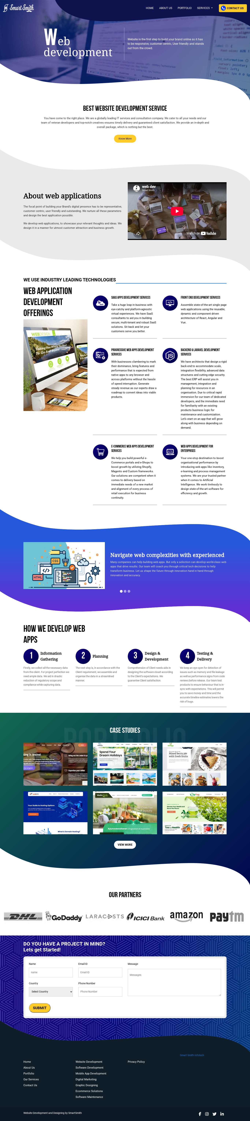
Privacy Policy (136, 1061)
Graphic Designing (87, 1085)
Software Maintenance (89, 1097)
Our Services (31, 1079)
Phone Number (86, 983)
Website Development (89, 1061)
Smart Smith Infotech (192, 1055)
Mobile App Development (91, 1073)
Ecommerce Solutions (89, 1091)
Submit (39, 1008)
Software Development (89, 1067)
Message (133, 964)
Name (32, 964)
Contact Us (235, 8)
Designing (58, 1113)
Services (203, 8)
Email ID (82, 964)
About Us (165, 8)
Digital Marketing (86, 1079)
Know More (125, 138)
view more (125, 844)
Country (33, 983)
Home (150, 8)
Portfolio (185, 8)
